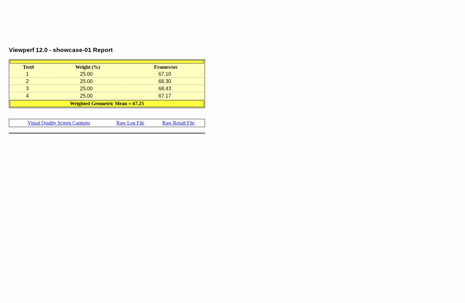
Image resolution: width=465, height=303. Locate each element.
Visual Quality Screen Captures (59, 123)
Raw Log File (130, 123)
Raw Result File (178, 123)
